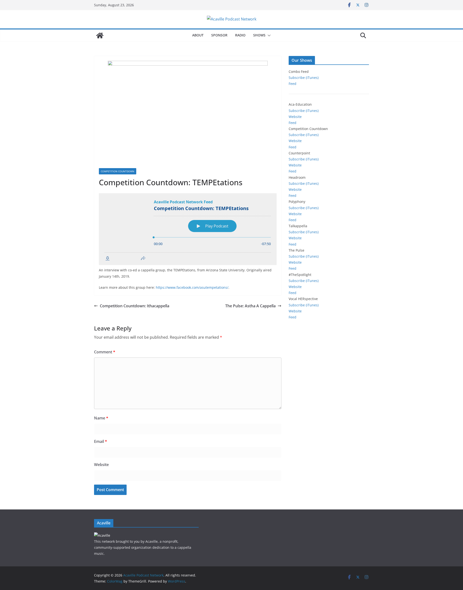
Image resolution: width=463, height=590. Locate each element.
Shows (259, 35)
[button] (268, 35)
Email (100, 441)
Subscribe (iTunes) (304, 77)
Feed (292, 83)
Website (101, 464)
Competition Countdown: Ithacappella (134, 306)
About (198, 35)
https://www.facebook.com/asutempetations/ (192, 287)
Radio (240, 35)
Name (101, 418)
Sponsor (219, 35)
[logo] (102, 535)
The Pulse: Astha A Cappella (250, 306)
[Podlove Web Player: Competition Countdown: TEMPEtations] (188, 229)
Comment (104, 352)
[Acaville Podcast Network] (100, 35)
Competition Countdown (117, 171)
